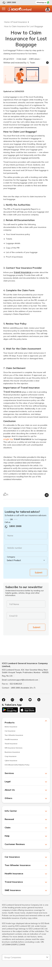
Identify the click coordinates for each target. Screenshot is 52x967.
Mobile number (14, 548)
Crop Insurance (10, 756)
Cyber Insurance (11, 761)
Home (7, 22)
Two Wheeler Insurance (14, 735)
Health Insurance (11, 739)
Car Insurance (10, 731)
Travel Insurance (19, 22)
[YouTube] (30, 699)
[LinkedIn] (38, 699)
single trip (17, 439)
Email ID (13, 615)
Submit (38, 572)
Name (10, 535)
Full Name (14, 604)
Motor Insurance (11, 727)
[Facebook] (3, 699)
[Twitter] (21, 699)
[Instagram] (12, 699)
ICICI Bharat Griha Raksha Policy (17, 765)
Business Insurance (12, 752)
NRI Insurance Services (13, 748)
